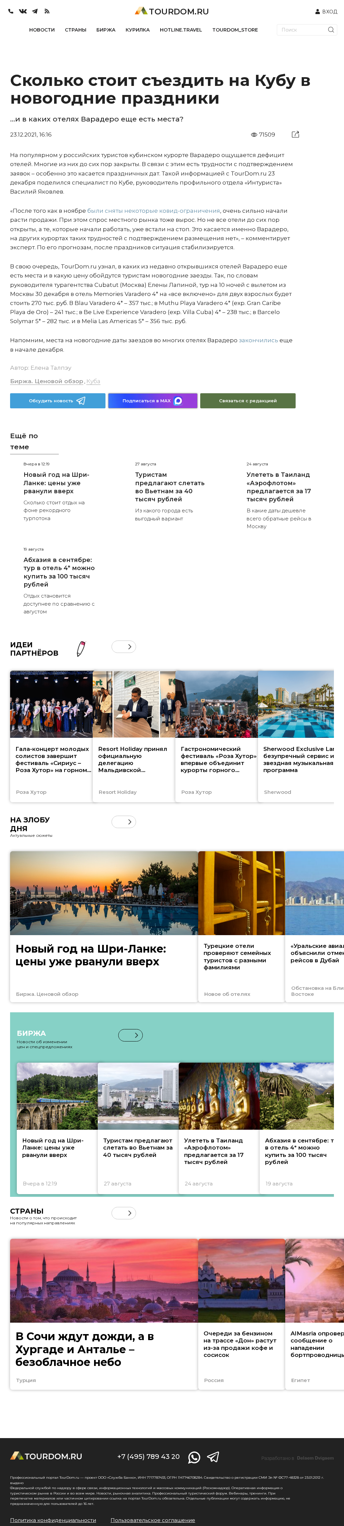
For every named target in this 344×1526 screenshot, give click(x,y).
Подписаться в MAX (147, 400)
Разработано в (297, 1458)
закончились (258, 340)
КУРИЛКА (138, 30)
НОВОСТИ (42, 30)
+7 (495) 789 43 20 (148, 1457)
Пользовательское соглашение (153, 1520)
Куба (93, 381)
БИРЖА (106, 30)
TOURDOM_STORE (235, 30)
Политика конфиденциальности (53, 1520)
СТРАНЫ (75, 30)
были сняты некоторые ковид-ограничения (153, 210)
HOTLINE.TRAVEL (181, 30)
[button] (117, 646)
